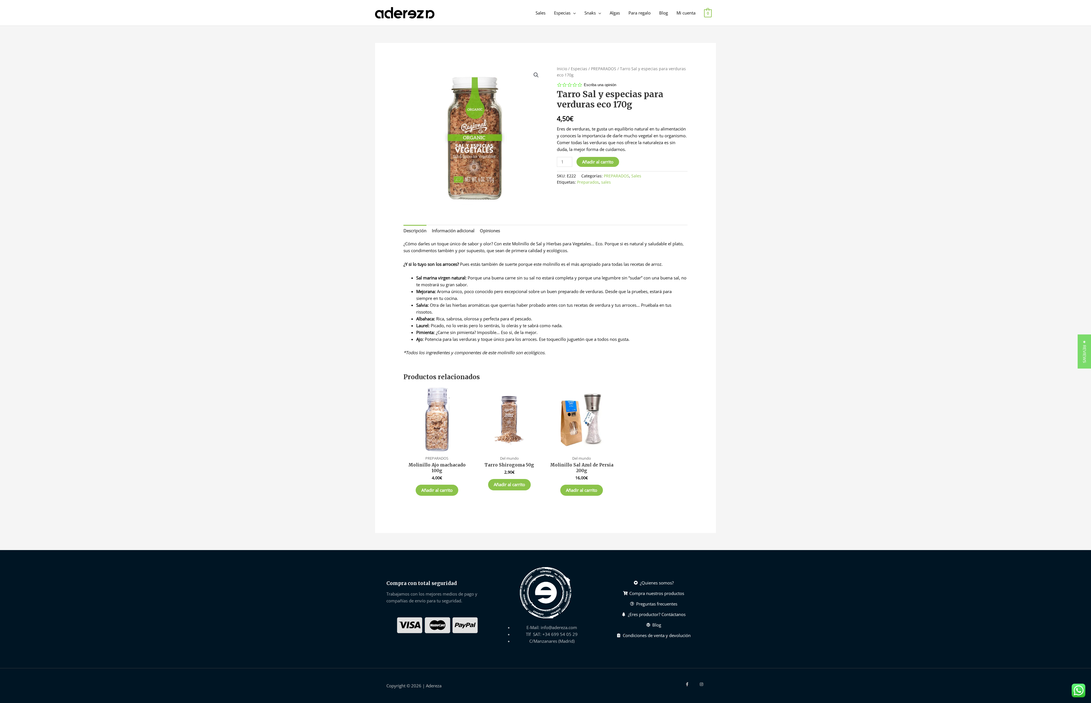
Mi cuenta (686, 13)
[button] (1084, 352)
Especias (562, 13)
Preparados (588, 182)
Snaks (590, 13)
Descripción (414, 230)
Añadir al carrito (597, 162)
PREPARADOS (603, 68)
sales (606, 182)
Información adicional (453, 230)
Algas (615, 13)
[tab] (414, 230)
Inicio (562, 68)
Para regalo (639, 13)
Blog (663, 13)
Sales (541, 13)
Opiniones (490, 230)
